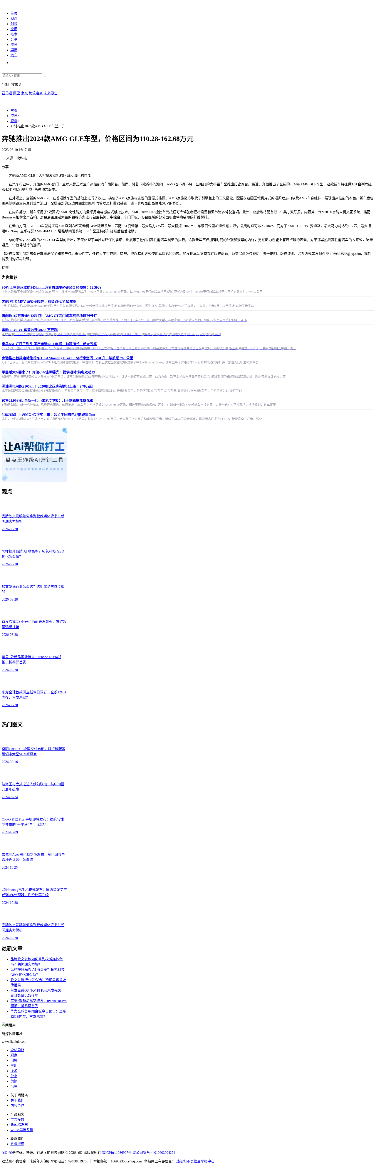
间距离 (7, 1152)
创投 (13, 24)
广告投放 (17, 1119)
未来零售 (50, 93)
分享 (13, 39)
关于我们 (17, 1100)
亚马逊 (7, 93)
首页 (13, 13)
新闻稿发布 (19, 1125)
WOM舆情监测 (21, 1130)
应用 (13, 29)
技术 (13, 34)
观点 (13, 18)
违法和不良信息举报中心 (195, 1161)
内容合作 (17, 1105)
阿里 (16, 93)
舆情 (13, 50)
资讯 (13, 45)
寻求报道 (17, 1144)
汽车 (13, 55)
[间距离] (9, 5)
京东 (24, 93)
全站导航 (17, 1050)
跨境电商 (36, 93)
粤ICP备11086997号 (117, 1152)
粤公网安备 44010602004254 (154, 1152)
